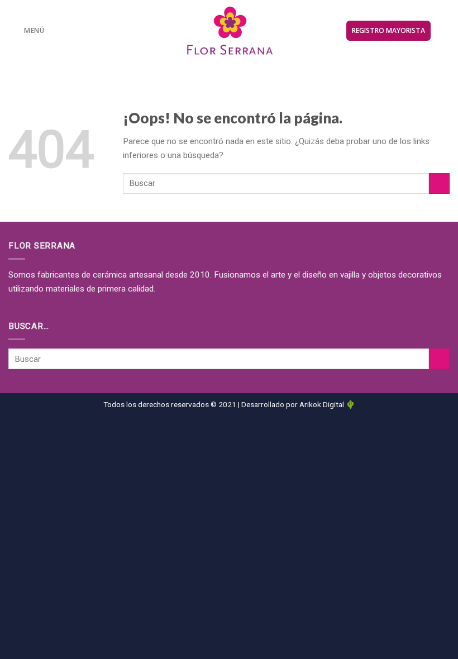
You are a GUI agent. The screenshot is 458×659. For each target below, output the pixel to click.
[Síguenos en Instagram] (222, 68)
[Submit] (439, 183)
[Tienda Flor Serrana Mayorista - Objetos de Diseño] (229, 30)
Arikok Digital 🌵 (327, 404)
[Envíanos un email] (236, 68)
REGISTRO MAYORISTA (388, 30)
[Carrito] (444, 30)
